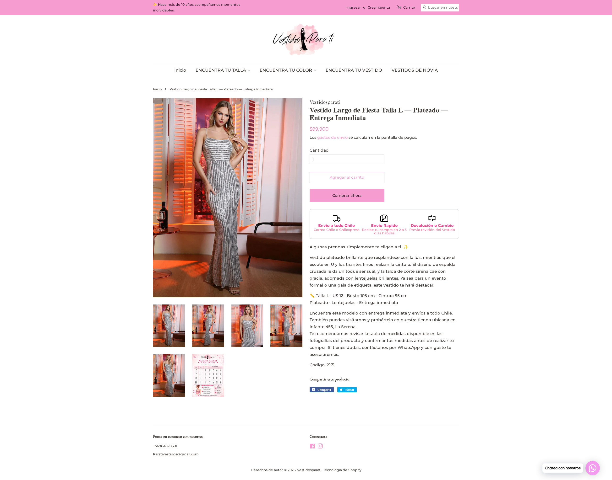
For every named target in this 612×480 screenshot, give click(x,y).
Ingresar (353, 7)
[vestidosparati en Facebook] (312, 447)
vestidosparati (309, 470)
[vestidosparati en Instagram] (320, 447)
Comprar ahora (347, 195)
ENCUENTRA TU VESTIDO (354, 70)
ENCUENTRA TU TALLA (221, 70)
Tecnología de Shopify (342, 470)
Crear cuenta (379, 7)
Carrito (409, 7)
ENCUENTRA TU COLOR (286, 70)
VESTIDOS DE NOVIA (415, 70)
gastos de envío (332, 137)
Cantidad (319, 150)
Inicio (180, 70)
